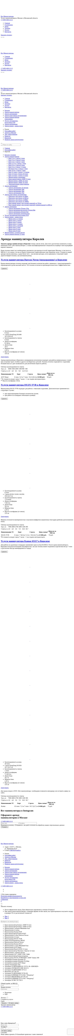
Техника (7, 28)
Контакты (8, 32)
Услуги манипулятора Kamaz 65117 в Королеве (25, 541)
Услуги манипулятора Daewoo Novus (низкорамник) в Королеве (34, 259)
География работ (10, 131)
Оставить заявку (13, 1003)
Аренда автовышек (11, 114)
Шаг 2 (7, 918)
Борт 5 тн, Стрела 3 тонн (16, 158)
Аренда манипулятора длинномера (12, 118)
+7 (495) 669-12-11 (7, 20)
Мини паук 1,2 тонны (15, 219)
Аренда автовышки (11, 186)
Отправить (5, 827)
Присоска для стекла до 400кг (18, 196)
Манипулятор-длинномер (16, 177)
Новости (7, 136)
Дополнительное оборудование (18, 184)
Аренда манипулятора (12, 112)
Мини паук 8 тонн (14, 231)
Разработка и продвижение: (13, 898)
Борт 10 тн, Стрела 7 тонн (17, 170)
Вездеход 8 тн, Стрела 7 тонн (18, 168)
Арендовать (5, 357)
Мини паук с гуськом (15, 224)
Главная (7, 23)
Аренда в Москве (10, 133)
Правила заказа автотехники (14, 139)
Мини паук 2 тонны (15, 220)
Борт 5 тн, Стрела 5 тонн (16, 160)
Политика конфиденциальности (11, 896)
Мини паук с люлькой (15, 226)
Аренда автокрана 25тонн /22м (18, 208)
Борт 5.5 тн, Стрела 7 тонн (17, 163)
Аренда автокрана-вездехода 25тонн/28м (21, 210)
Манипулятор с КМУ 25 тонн (18, 181)
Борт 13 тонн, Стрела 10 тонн (18, 174)
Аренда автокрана (11, 207)
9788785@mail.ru (15, 850)
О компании (9, 25)
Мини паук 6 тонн (14, 229)
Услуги (7, 30)
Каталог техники (10, 155)
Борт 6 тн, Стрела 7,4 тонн (17, 167)
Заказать (4, 1003)
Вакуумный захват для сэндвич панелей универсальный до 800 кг (30, 205)
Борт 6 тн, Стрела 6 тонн (16, 165)
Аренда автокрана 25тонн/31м (18, 212)
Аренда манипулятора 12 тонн (15, 234)
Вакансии (8, 138)
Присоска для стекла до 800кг (18, 200)
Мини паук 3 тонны (15, 222)
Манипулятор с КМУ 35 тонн (18, 182)
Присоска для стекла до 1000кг (18, 201)
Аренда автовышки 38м (16, 191)
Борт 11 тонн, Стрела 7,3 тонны (18, 172)
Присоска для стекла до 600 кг (18, 198)
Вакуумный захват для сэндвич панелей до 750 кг (24, 203)
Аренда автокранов (11, 124)
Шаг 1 (7, 916)
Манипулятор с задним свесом (15, 232)
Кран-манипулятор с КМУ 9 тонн (19, 179)
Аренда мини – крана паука (14, 126)
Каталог (7, 110)
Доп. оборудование (11, 134)
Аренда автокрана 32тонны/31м (18, 213)
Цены (6, 26)
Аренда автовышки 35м (16, 193)
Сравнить (4, 268)
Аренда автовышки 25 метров (18, 188)
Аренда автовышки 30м (16, 189)
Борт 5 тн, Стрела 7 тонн (16, 162)
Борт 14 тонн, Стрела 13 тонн (18, 175)
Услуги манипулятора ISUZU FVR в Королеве (25, 385)
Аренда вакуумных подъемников (15, 115)
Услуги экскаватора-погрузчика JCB (11, 121)
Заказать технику (6, 35)
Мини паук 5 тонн (14, 227)
